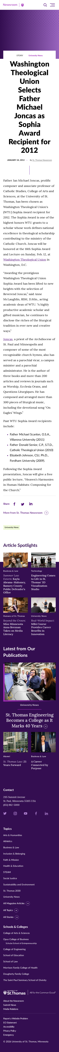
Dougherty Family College (16, 974)
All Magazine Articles (13, 903)
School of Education (13, 955)
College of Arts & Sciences (16, 933)
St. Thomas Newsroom (42, 160)
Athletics (7, 841)
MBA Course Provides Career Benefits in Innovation (42, 627)
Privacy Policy (9, 1031)
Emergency (8, 1035)
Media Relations (10, 1009)
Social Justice (10, 878)
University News (36, 56)
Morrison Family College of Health (20, 968)
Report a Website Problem (15, 1019)
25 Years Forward (14, 763)
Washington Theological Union (24, 259)
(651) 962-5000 (11, 804)
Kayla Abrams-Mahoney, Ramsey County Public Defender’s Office (14, 584)
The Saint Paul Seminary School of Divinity (24, 980)
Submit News (9, 1005)
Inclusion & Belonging (14, 854)
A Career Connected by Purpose (39, 765)
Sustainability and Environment (19, 885)
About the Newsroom (13, 1001)
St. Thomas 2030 (11, 891)
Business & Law (11, 847)
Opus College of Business (20, 941)
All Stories (8, 917)
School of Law (10, 962)
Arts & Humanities (12, 835)
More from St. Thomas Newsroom (22, 513)
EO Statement (10, 1023)
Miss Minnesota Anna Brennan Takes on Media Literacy (14, 627)
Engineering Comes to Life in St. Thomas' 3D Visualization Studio (43, 582)
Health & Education (13, 866)
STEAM (7, 872)
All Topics (8, 910)
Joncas (7, 339)
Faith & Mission (11, 860)
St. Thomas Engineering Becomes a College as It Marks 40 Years (29, 720)
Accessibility (8, 1027)
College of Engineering (14, 949)
